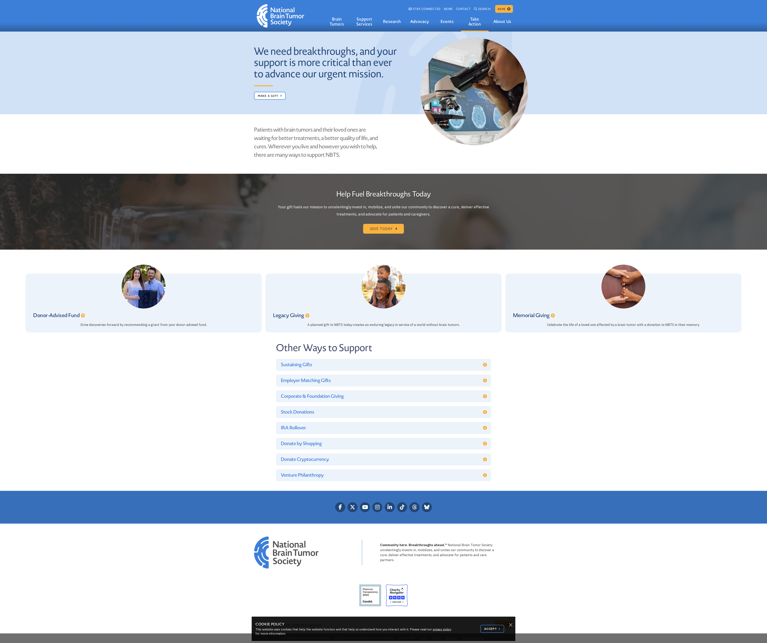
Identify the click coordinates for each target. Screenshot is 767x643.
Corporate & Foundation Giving (312, 396)
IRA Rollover (293, 428)
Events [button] (447, 21)
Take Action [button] (474, 21)
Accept (491, 629)
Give (502, 9)
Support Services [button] (364, 21)
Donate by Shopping (301, 444)
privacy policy (442, 629)
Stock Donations (297, 412)
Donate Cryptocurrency (305, 459)
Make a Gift (268, 96)
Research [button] (392, 21)
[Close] (510, 625)
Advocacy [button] (419, 21)
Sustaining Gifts (296, 365)
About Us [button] (502, 21)
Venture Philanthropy (302, 475)
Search (484, 9)
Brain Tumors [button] (337, 21)
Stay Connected (426, 9)
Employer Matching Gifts (306, 380)
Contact (463, 9)
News (448, 9)
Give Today (382, 228)
